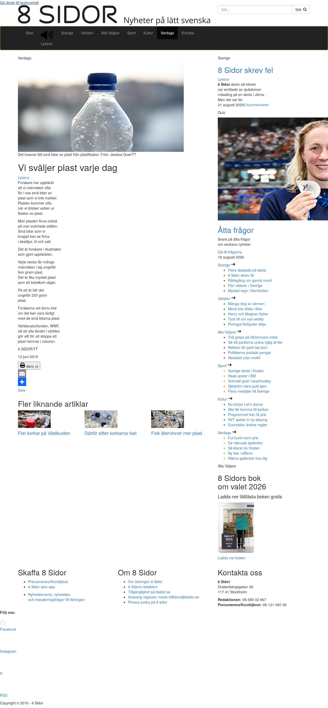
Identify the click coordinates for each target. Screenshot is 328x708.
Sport (131, 32)
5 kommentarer (256, 104)
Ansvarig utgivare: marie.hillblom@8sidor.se (163, 596)
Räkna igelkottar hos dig (247, 458)
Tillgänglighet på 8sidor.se (149, 591)
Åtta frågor (236, 229)
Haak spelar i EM (242, 375)
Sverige (67, 32)
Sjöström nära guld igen (247, 386)
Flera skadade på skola (247, 270)
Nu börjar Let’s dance (245, 404)
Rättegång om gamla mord (250, 280)
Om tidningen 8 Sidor (145, 581)
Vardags (167, 32)
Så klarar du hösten (244, 447)
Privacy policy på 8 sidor (147, 602)
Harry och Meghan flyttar (248, 313)
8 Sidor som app (41, 586)
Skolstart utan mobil (244, 357)
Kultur (148, 32)
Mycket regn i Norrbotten (248, 290)
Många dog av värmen (246, 303)
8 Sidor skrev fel (245, 69)
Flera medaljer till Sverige (248, 391)
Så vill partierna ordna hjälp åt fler (255, 342)
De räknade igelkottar (245, 442)
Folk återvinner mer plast (176, 433)
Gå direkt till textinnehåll (19, 2)
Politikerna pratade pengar (249, 352)
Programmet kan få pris (247, 414)
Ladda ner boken (231, 557)
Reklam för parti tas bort (247, 347)
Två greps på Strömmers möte (253, 337)
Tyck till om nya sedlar (246, 318)
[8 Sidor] (114, 23)
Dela (21, 390)
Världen (87, 32)
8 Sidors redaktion (143, 586)
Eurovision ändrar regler (247, 424)
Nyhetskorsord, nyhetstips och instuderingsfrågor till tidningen (56, 597)
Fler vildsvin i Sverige (245, 285)
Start (29, 32)
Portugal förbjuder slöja (247, 324)
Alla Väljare (110, 32)
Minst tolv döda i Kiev (245, 308)
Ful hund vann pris (243, 437)
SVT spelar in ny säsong (247, 419)
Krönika (188, 32)
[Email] (114, 374)
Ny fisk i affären (240, 453)
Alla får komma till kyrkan (248, 409)
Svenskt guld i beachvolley (249, 380)
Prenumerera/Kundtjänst (48, 581)
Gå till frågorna (230, 251)
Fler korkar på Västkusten (44, 433)
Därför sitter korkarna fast (111, 433)
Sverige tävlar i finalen (246, 370)
